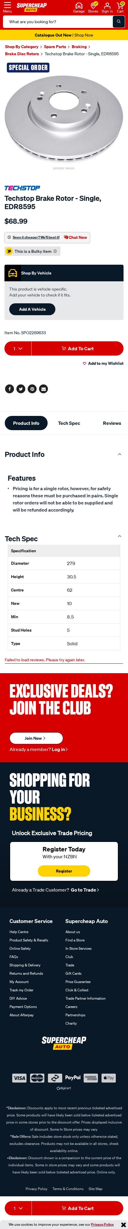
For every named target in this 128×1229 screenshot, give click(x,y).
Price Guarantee (77, 981)
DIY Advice (18, 998)
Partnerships (75, 1014)
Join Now (34, 738)
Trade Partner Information (85, 998)
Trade (69, 965)
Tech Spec (69, 423)
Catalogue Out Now (64, 35)
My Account (19, 981)
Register (64, 871)
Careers (71, 1006)
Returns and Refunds (26, 973)
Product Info (26, 423)
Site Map (95, 1188)
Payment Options (23, 1006)
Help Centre (19, 931)
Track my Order (21, 990)
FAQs (14, 956)
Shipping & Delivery (25, 965)
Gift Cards (73, 973)
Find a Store (75, 940)
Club (69, 956)
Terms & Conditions (68, 1188)
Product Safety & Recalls (29, 940)
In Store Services (78, 948)
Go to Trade (83, 890)
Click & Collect (76, 990)
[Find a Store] (93, 5)
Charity (71, 1023)
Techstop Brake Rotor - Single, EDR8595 (82, 53)
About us (72, 931)
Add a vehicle (32, 309)
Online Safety (20, 948)
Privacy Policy (102, 1224)
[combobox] (17, 348)
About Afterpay (22, 1014)
